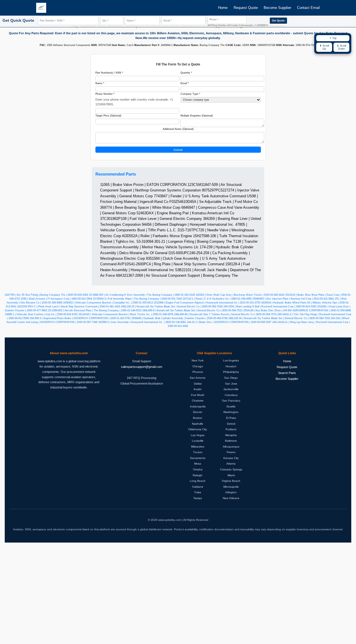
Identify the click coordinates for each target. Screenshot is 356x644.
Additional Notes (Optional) (178, 129)
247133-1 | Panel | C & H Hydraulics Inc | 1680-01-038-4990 (217, 298)
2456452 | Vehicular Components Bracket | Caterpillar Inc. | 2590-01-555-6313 (108, 302)
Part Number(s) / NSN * (109, 72)
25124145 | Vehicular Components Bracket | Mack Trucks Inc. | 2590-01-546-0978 (125, 314)
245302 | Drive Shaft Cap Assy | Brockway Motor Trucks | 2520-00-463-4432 (240, 294)
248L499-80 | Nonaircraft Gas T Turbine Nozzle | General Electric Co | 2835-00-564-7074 (225, 314)
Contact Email (308, 8)
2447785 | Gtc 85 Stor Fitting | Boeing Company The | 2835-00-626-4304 (46, 294)
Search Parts (287, 373)
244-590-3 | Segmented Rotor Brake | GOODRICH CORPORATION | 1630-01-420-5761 (80, 318)
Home (223, 8)
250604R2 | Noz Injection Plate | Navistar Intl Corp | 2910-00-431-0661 (293, 298)
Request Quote (246, 8)
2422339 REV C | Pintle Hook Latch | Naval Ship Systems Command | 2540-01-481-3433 (68, 306)
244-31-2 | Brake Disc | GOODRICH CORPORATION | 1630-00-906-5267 (229, 322)
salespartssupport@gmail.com (141, 366)
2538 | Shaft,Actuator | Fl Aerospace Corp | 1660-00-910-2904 (56, 298)
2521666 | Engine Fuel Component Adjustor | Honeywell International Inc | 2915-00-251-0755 (207, 302)
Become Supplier (277, 8)
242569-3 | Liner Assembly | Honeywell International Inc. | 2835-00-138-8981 (142, 322)
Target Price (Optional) (108, 115)
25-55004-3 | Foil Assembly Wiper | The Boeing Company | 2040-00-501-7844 (137, 298)
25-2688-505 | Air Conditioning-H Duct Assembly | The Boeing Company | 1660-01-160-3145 (142, 294)
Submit (178, 149)
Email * (185, 83)
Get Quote (278, 20)
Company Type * (190, 94)
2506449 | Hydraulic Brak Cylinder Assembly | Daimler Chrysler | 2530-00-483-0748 (180, 318)
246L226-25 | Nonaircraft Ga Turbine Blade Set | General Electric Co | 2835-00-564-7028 (171, 306)
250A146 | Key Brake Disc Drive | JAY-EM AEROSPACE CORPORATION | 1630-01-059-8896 (297, 310)
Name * (99, 83)
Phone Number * (105, 94)
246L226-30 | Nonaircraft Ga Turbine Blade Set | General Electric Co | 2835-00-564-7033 (279, 318)
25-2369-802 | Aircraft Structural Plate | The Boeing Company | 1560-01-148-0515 (95, 310)
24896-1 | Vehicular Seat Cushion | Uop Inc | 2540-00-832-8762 (41, 314)
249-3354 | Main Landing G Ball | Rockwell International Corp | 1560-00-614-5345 (269, 306)
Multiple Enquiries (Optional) (197, 115)
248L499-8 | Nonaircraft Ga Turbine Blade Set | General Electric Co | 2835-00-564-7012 (192, 310)
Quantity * (186, 72)
